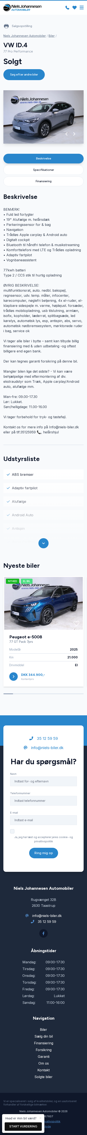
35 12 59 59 (47, 738)
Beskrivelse (43, 158)
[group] (43, 117)
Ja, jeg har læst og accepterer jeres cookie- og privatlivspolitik (43, 839)
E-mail (14, 812)
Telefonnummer (20, 793)
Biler (52, 36)
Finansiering (43, 181)
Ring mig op (43, 853)
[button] (66, 134)
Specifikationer (43, 170)
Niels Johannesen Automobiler (24, 36)
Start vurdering (23, 1126)
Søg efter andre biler (24, 74)
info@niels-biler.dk (47, 747)
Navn (13, 773)
